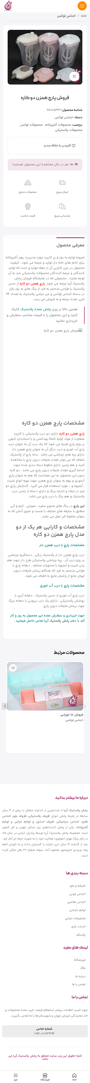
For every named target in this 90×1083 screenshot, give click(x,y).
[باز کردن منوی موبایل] (82, 6)
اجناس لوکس (66, 16)
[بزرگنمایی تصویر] (74, 76)
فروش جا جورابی (71, 714)
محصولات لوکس (31, 124)
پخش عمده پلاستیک (35, 309)
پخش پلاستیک (59, 620)
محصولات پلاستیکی (68, 130)
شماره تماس (44, 1029)
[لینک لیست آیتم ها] (45, 885)
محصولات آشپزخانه (58, 124)
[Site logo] (8, 5)
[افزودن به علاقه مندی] (13, 668)
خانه (84, 16)
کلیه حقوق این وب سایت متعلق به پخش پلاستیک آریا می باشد (45, 1057)
